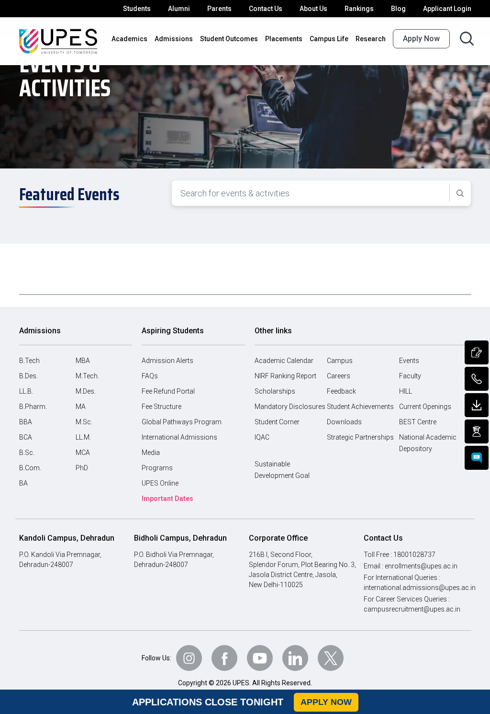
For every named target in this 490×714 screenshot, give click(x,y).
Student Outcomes (229, 39)
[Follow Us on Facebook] (224, 658)
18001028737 (414, 554)
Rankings (359, 8)
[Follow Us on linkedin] (295, 658)
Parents (219, 8)
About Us (313, 8)
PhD (82, 468)
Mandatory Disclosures (290, 406)
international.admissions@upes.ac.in (420, 587)
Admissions (174, 39)
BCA (25, 437)
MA (81, 406)
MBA (83, 360)
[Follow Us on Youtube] (260, 658)
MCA (83, 452)
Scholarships (275, 391)
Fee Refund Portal (168, 391)
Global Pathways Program (182, 422)
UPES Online (160, 483)
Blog (398, 8)
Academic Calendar (284, 360)
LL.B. (26, 391)
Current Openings (425, 406)
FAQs (150, 376)
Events (409, 360)
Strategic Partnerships (360, 437)
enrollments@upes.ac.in (421, 566)
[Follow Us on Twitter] (331, 658)
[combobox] (311, 193)
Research (371, 39)
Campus (340, 360)
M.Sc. (84, 422)
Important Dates (167, 498)
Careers (338, 376)
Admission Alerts (167, 360)
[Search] (460, 193)
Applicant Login (447, 8)
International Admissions (179, 437)
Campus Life (329, 39)
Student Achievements (360, 406)
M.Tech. (87, 376)
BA (23, 483)
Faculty (410, 376)
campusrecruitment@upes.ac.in (412, 609)
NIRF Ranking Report (285, 376)
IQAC (262, 437)
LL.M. (83, 437)
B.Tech (29, 360)
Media (151, 452)
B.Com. (30, 468)
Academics (129, 39)
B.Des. (28, 376)
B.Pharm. (33, 406)
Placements (283, 39)
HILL (405, 391)
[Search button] (467, 38)
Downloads (344, 422)
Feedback (341, 391)
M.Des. (86, 391)
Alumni (179, 8)
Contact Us (265, 8)
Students (137, 8)
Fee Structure (161, 406)
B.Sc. (26, 452)
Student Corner (277, 422)
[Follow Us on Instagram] (189, 658)
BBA (25, 422)
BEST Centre (417, 422)
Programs (157, 468)
